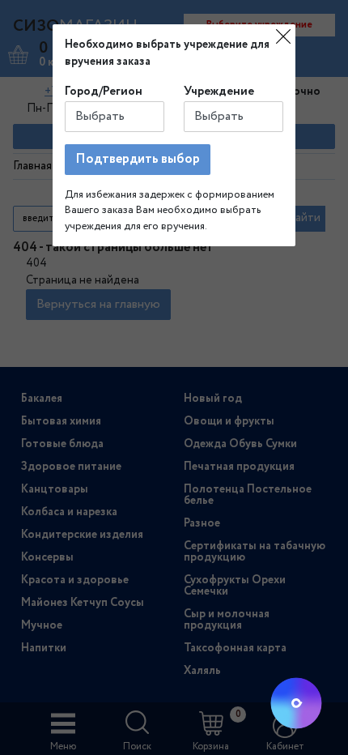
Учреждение (219, 91)
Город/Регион (103, 91)
